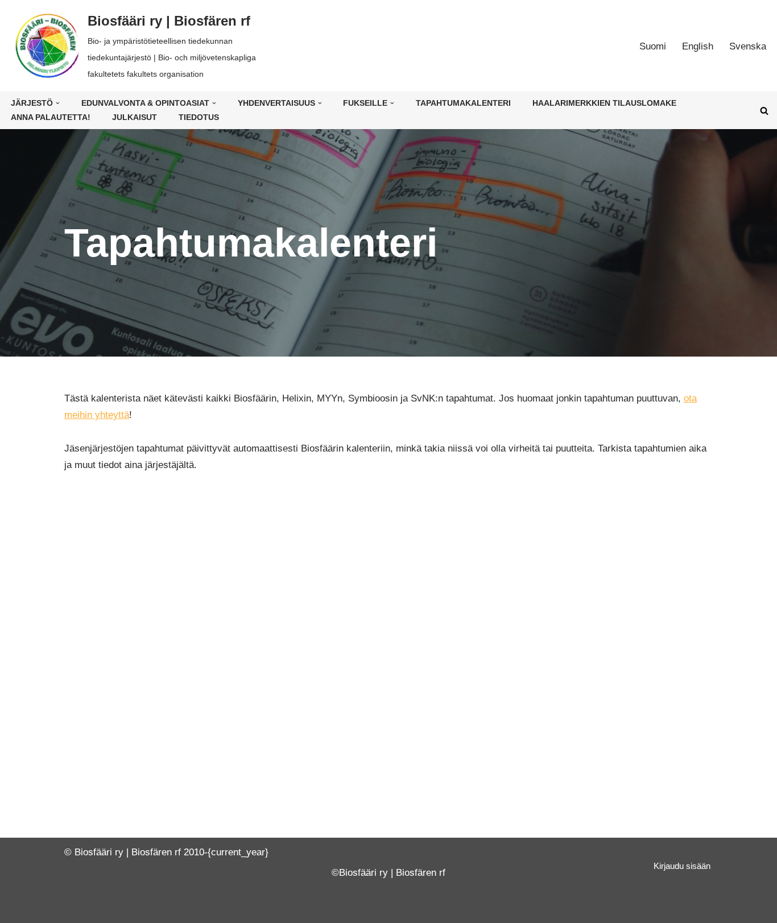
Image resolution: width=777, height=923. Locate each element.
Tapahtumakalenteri (463, 103)
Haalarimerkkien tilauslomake (604, 103)
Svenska (747, 46)
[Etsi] (764, 110)
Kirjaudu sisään (682, 866)
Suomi (652, 46)
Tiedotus (199, 117)
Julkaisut (134, 117)
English (697, 46)
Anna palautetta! (50, 117)
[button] (58, 103)
